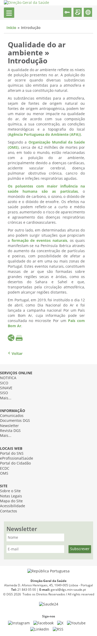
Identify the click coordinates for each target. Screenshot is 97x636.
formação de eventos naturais (39, 240)
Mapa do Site (11, 501)
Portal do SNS (12, 453)
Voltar (17, 353)
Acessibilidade (12, 506)
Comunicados (12, 416)
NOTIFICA (8, 378)
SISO (4, 393)
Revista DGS (10, 431)
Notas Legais (11, 496)
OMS (4, 473)
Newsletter (9, 426)
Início (11, 28)
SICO (4, 383)
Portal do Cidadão (15, 463)
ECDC (4, 468)
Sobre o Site (10, 491)
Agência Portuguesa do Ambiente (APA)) (45, 134)
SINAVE (6, 388)
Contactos (8, 511)
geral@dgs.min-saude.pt (68, 590)
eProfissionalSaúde (16, 458)
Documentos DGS (15, 420)
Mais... (5, 398)
